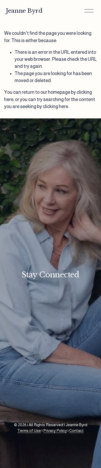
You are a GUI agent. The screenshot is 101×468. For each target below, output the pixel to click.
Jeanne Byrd (24, 10)
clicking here (55, 106)
